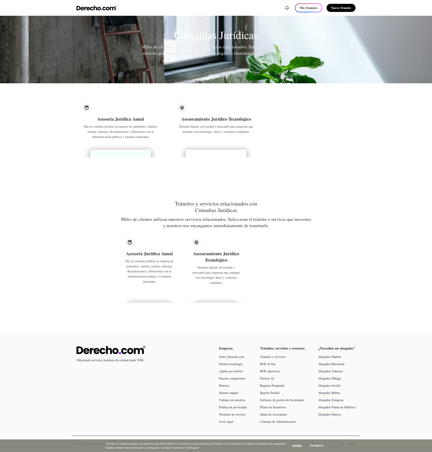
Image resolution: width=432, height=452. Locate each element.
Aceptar (297, 445)
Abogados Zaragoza (330, 400)
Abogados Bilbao (329, 393)
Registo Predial (269, 393)
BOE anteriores (270, 371)
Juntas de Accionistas (273, 414)
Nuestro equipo (228, 393)
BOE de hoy (268, 364)
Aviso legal (226, 421)
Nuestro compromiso (232, 378)
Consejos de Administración (278, 421)
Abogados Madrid (329, 357)
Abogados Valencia (330, 371)
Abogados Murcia (329, 414)
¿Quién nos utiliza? (231, 371)
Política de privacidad (233, 407)
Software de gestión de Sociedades (282, 400)
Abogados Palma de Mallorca (337, 407)
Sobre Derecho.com (231, 357)
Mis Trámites (308, 7)
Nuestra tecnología (231, 364)
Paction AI (267, 378)
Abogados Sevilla (329, 385)
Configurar (316, 445)
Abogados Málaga (329, 378)
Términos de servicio (232, 414)
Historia (224, 385)
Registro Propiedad (272, 385)
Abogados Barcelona (331, 364)
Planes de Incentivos (273, 407)
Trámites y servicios (273, 357)
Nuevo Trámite (341, 7)
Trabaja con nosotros (232, 400)
